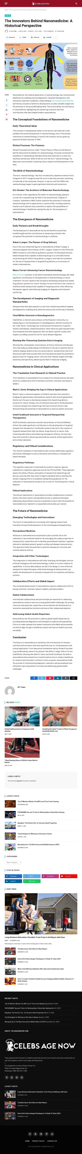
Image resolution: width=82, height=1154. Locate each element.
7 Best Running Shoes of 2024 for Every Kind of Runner (21, 761)
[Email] (7, 119)
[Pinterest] (7, 114)
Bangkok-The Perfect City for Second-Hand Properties (37, 823)
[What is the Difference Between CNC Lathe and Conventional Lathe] (10, 971)
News (6, 940)
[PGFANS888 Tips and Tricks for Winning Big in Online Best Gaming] (10, 814)
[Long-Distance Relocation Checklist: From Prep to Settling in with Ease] (41, 913)
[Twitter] (7, 105)
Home (6, 10)
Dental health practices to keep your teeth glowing (19, 730)
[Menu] (6, 3)
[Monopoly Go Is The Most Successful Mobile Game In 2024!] (10, 847)
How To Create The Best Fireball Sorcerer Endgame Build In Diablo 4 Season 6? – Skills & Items (46, 980)
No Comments (49, 31)
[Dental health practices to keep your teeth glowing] (22, 716)
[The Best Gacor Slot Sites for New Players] (10, 951)
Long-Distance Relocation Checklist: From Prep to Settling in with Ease (35, 937)
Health (8, 15)
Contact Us (52, 1141)
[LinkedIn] (7, 110)
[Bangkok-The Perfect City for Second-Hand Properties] (10, 825)
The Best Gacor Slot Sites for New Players (32, 949)
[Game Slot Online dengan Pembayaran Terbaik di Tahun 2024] (10, 961)
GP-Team (13, 31)
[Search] (76, 3)
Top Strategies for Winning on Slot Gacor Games (35, 834)
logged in (19, 781)
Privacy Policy (38, 1141)
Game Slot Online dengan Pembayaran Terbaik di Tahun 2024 (39, 959)
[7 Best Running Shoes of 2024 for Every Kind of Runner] (22, 748)
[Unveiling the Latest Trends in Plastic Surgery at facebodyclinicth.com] (59, 716)
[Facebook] (7, 100)
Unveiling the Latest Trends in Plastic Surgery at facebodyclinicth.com (59, 730)
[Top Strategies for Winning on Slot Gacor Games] (10, 836)
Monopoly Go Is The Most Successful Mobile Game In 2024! (38, 844)
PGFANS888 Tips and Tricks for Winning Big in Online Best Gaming (41, 812)
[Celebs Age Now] (41, 3)
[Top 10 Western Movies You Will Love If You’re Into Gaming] (10, 804)
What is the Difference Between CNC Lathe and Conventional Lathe (41, 969)
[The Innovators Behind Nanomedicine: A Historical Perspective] (41, 66)
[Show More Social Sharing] (56, 37)
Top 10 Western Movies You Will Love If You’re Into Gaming (38, 801)
